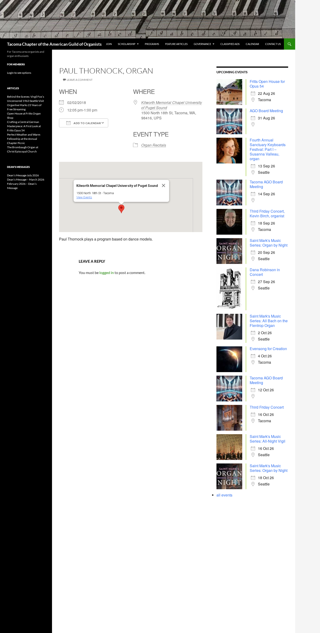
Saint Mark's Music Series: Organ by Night (268, 243)
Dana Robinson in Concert (265, 272)
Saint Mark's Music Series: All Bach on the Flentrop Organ (269, 320)
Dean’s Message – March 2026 (25, 179)
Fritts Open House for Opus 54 (267, 84)
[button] (121, 208)
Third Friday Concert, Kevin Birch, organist (267, 213)
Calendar (252, 43)
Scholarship (126, 43)
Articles (13, 88)
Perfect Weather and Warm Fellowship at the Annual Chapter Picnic (23, 139)
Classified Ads (230, 43)
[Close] (163, 185)
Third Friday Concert (267, 407)
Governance (202, 43)
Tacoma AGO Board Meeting (266, 184)
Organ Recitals (153, 145)
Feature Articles (176, 43)
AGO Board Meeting (266, 110)
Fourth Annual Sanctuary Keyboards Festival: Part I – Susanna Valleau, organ (268, 149)
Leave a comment (80, 79)
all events (224, 495)
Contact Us (273, 43)
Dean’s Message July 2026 (23, 175)
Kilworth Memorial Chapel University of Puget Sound (171, 105)
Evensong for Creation (268, 348)
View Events (84, 197)
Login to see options (19, 72)
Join (109, 43)
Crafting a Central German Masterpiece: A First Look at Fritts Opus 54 (24, 126)
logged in (106, 272)
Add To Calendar (87, 123)
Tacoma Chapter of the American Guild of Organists (54, 44)
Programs (152, 43)
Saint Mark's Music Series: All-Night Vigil (267, 439)
